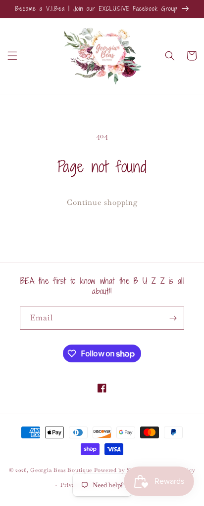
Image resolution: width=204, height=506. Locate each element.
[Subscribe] (173, 318)
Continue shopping (102, 202)
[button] (12, 56)
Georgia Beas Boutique (61, 469)
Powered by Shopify (121, 469)
